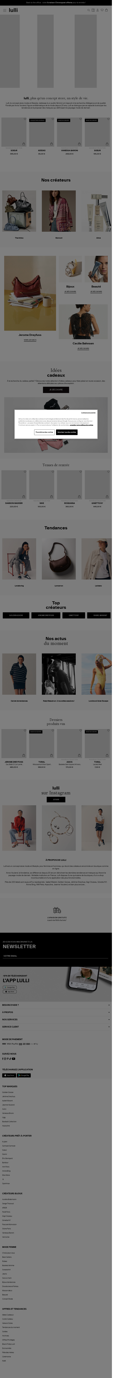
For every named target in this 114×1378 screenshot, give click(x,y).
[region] (56, 424)
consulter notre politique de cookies (81, 425)
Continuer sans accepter (88, 412)
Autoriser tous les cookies (67, 432)
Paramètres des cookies (44, 432)
